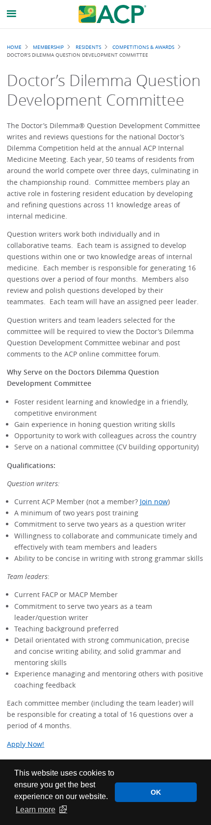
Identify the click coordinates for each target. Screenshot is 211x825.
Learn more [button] (35, 809)
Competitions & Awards (143, 47)
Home (14, 47)
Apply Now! (25, 744)
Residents (88, 47)
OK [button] (156, 792)
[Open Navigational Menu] (11, 13)
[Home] (112, 14)
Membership (48, 47)
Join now (154, 501)
